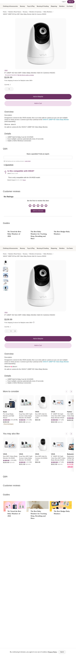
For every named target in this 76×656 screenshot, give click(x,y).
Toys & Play (31, 6)
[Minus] (7, 331)
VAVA (6, 70)
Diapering (54, 6)
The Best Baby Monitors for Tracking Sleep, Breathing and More (39, 235)
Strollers (62, 6)
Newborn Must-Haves (14, 12)
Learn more (28, 161)
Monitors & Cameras (35, 12)
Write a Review (38, 211)
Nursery (22, 6)
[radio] (5, 20)
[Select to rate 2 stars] (34, 205)
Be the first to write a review (26, 75)
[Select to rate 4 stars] (42, 205)
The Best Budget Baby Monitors (62, 233)
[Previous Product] (66, 391)
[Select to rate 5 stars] (46, 205)
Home (4, 12)
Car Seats (70, 6)
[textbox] (38, 157)
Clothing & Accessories (10, 6)
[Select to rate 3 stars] (38, 205)
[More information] (34, 322)
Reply (24, 180)
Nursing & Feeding (43, 6)
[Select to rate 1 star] (30, 205)
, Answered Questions (10, 75)
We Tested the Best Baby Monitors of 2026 (14, 234)
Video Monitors (47, 12)
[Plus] (15, 331)
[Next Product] (71, 391)
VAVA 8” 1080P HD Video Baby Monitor (56, 119)
